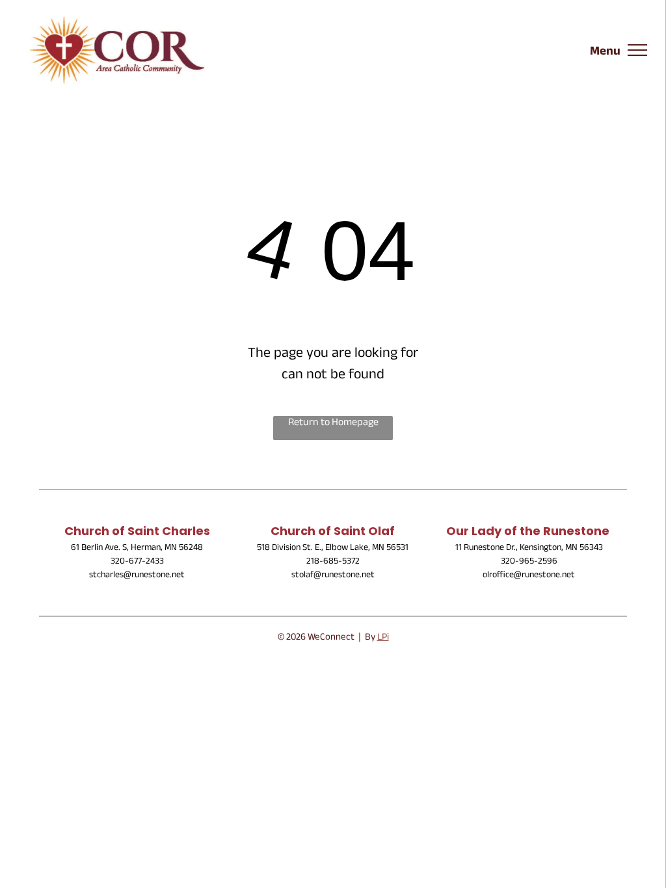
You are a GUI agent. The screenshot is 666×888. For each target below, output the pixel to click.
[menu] (637, 50)
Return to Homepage (333, 424)
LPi (383, 638)
